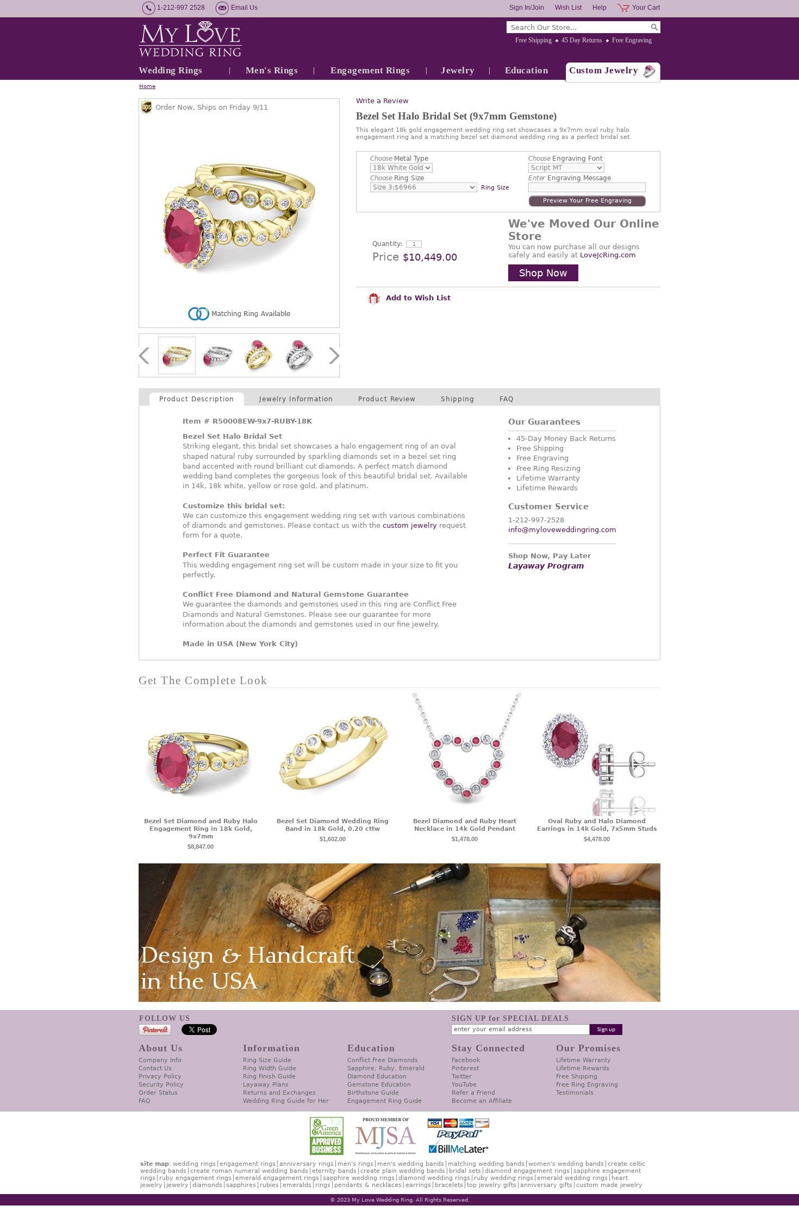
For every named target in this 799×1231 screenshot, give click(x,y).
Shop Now (543, 273)
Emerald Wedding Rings (572, 1178)
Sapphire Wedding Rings (359, 1178)
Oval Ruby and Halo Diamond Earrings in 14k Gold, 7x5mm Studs (597, 825)
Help (599, 7)
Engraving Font (565, 158)
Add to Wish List (417, 298)
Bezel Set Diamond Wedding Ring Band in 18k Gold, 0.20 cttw (333, 825)
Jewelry (458, 70)
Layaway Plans (266, 1084)
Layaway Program (546, 565)
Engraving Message (569, 178)
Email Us (244, 7)
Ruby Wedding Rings (503, 1178)
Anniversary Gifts (546, 1185)
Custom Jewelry (603, 70)
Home (147, 86)
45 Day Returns (581, 40)
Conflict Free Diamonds (382, 1060)
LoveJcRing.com (608, 255)
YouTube (464, 1084)
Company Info (160, 1060)
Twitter (462, 1076)
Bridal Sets (465, 1171)
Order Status (158, 1092)
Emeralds (297, 1185)
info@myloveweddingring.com (562, 530)
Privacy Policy (160, 1076)
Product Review (387, 399)
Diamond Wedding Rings (434, 1178)
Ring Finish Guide (269, 1076)
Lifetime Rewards (582, 1068)
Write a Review (382, 101)
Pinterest (465, 1068)
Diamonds (207, 1185)
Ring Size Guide (267, 1060)
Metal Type (399, 158)
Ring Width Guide (269, 1068)
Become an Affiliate (482, 1100)
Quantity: (387, 244)
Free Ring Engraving (587, 1084)
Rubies (269, 1185)
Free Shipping (533, 40)
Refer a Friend (473, 1092)
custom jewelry (410, 525)
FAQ (507, 399)
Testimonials (575, 1092)
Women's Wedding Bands (566, 1163)
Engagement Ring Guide (384, 1100)
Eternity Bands (334, 1171)
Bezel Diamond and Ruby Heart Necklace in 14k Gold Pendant (464, 825)
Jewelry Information (296, 399)
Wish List (568, 7)
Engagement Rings (370, 70)
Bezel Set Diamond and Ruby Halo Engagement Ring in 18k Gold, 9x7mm (201, 829)
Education (526, 70)
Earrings (418, 1185)
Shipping (458, 399)
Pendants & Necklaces (368, 1185)
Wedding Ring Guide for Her (286, 1100)
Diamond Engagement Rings (527, 1171)
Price (385, 256)
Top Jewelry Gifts (491, 1185)
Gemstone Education (379, 1084)
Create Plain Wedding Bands (402, 1171)
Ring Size (397, 178)
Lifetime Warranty (583, 1060)
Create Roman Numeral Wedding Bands (249, 1171)
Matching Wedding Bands (486, 1163)
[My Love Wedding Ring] (190, 39)
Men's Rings (272, 70)
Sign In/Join (526, 7)
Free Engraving (632, 40)
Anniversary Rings (306, 1163)
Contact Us (155, 1068)
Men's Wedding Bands (410, 1163)
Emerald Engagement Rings (277, 1178)
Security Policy (161, 1084)
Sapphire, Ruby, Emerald (386, 1068)
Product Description (196, 399)
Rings (322, 1185)
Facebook (466, 1060)
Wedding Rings (171, 70)
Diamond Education (377, 1076)
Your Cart (646, 7)
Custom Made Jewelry (609, 1185)
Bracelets (449, 1185)
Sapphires (241, 1185)
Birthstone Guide (373, 1092)
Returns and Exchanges (279, 1092)
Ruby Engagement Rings (195, 1178)
